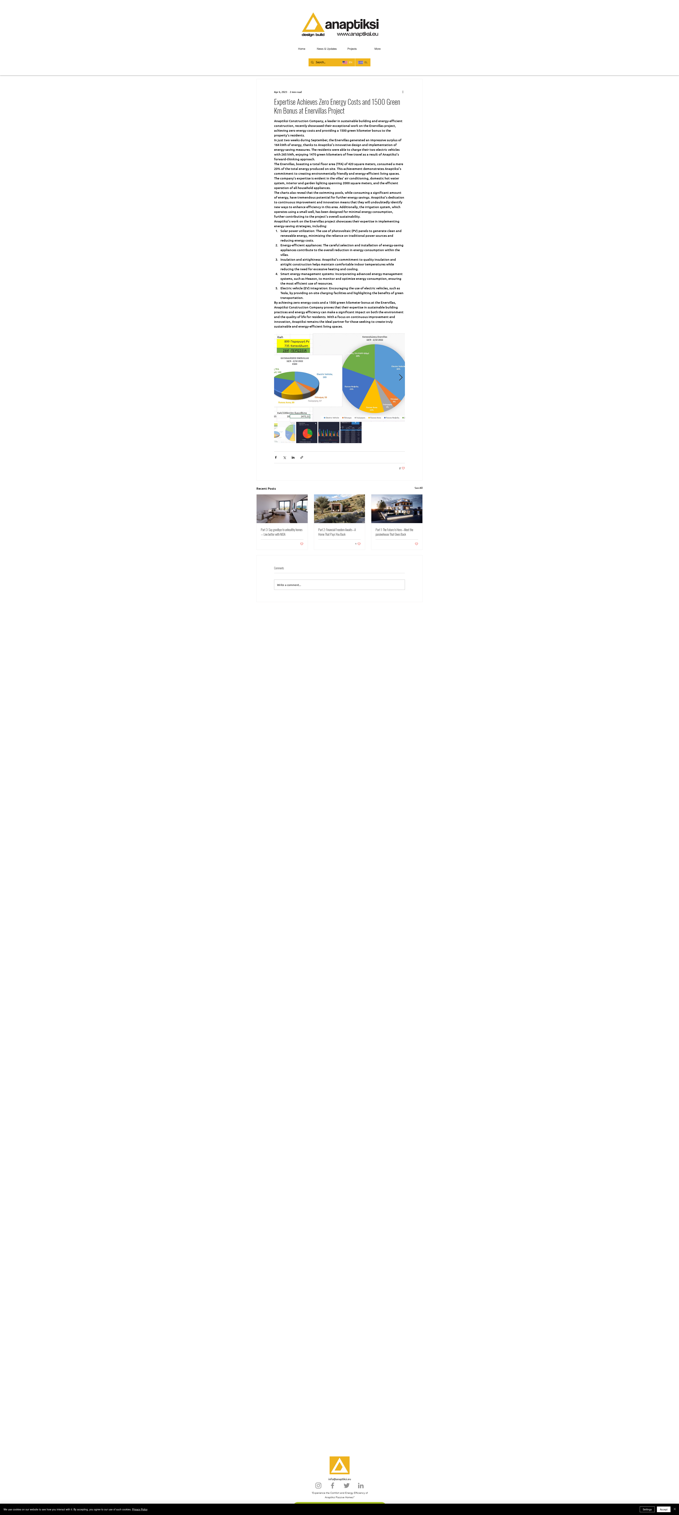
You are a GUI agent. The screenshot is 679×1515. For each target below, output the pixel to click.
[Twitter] (347, 1486)
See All (419, 487)
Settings (647, 1509)
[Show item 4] (351, 432)
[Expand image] (339, 377)
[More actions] (403, 92)
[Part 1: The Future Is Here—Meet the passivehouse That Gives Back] (396, 508)
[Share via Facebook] (275, 457)
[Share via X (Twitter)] (284, 457)
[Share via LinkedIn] (293, 457)
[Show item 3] (329, 432)
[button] (377, 49)
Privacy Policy (139, 1509)
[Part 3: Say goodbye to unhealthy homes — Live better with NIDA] (282, 508)
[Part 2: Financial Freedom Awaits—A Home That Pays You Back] (339, 508)
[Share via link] (301, 457)
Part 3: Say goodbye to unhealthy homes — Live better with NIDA (281, 532)
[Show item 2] (306, 432)
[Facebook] (332, 1486)
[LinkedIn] (361, 1486)
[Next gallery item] (401, 377)
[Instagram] (318, 1486)
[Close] (675, 1509)
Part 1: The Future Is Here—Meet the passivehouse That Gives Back (394, 532)
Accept (664, 1509)
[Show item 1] (284, 432)
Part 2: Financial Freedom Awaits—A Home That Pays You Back (337, 532)
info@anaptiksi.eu (339, 1479)
